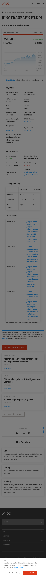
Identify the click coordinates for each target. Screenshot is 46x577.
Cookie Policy (18, 567)
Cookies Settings (15, 573)
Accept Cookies (30, 573)
